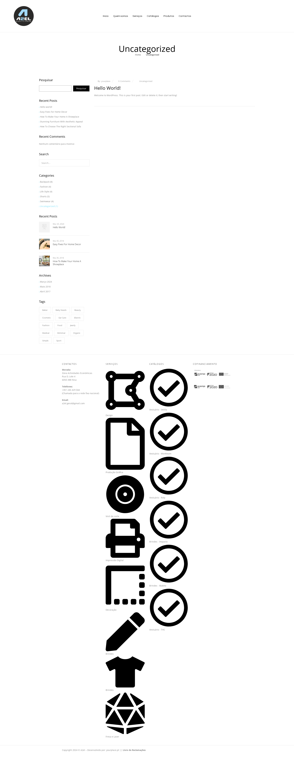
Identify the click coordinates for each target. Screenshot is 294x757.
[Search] (85, 163)
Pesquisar (46, 80)
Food (59, 325)
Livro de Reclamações (134, 750)
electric (77, 317)
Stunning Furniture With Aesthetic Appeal (61, 121)
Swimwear (45, 201)
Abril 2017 (45, 291)
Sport (58, 340)
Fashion (44, 186)
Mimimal (61, 333)
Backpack (44, 181)
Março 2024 (46, 281)
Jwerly (72, 325)
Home (138, 54)
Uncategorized (47, 206)
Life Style (44, 191)
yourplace (105, 81)
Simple (45, 340)
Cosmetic (46, 317)
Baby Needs (61, 310)
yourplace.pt (112, 750)
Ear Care (62, 317)
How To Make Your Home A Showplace (59, 116)
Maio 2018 (45, 286)
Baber (45, 310)
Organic (76, 333)
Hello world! (46, 106)
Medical (45, 333)
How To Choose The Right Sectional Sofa (60, 126)
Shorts (43, 196)
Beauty (77, 310)
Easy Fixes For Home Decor (53, 111)
